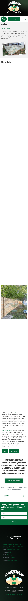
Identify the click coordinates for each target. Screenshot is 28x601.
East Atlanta (14, 551)
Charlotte (12, 543)
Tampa (18, 549)
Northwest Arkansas (12, 560)
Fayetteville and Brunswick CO (14, 544)
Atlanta (9, 551)
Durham (5, 544)
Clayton (17, 543)
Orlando (14, 549)
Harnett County (12, 546)
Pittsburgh (12, 557)
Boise (7, 554)
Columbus (8, 559)
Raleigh (4, 548)
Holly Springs (20, 546)
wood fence (15, 413)
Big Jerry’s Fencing (7, 430)
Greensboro (5, 546)
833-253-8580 (14, 12)
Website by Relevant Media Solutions (14, 594)
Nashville (10, 552)
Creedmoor (21, 543)
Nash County (10, 548)
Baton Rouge (11, 556)
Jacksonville (9, 549)
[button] (25, 19)
